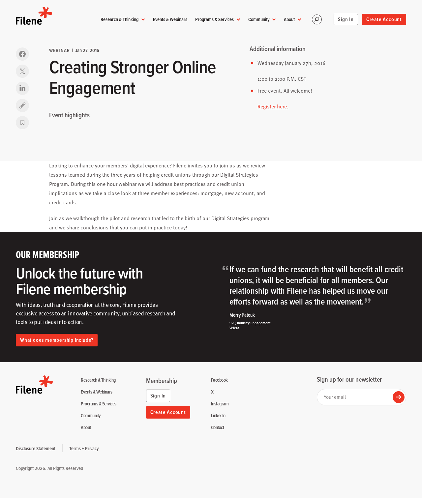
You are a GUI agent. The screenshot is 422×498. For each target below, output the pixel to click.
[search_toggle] (317, 19)
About (289, 19)
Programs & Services (214, 19)
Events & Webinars (170, 19)
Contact (217, 428)
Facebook (219, 380)
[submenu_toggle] (143, 19)
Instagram (219, 404)
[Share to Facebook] (22, 54)
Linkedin (218, 416)
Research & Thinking (119, 19)
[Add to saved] (22, 122)
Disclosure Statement (35, 448)
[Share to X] (22, 71)
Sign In (346, 19)
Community (258, 19)
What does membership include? (56, 340)
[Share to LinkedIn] (22, 88)
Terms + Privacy (84, 448)
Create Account (384, 19)
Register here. (272, 106)
